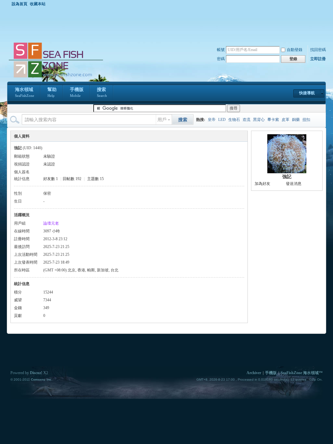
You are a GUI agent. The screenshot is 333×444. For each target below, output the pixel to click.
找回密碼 (318, 49)
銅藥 (296, 119)
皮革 (285, 119)
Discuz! (36, 373)
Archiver (253, 373)
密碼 (221, 59)
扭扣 (306, 119)
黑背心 (259, 119)
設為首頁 (19, 4)
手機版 (77, 92)
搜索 (102, 92)
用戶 (161, 119)
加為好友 (262, 183)
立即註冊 (318, 59)
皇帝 (212, 119)
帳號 (221, 49)
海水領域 (24, 92)
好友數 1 (50, 178)
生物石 (234, 119)
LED (222, 119)
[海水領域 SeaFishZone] (55, 77)
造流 (246, 119)
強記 (286, 176)
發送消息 (293, 183)
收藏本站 (38, 4)
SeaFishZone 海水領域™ (302, 373)
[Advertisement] (168, 24)
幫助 (52, 92)
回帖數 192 (72, 178)
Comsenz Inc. (41, 379)
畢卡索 (273, 119)
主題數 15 (95, 178)
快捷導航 (307, 93)
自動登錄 (294, 49)
